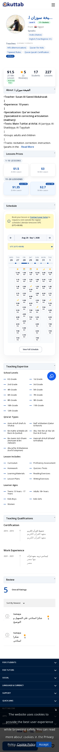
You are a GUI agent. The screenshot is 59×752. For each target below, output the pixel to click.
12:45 (18, 274)
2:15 (17, 294)
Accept (44, 744)
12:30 (37, 274)
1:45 (17, 287)
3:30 (24, 308)
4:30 (24, 322)
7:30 (17, 339)
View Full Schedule (30, 349)
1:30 (24, 280)
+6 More (10, 56)
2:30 (24, 294)
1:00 (24, 274)
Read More (27, 146)
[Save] (53, 746)
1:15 (17, 280)
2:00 (24, 287)
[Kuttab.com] (13, 5)
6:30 (17, 325)
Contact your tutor (39, 217)
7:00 (17, 332)
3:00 (24, 301)
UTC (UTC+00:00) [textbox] (17, 247)
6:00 (17, 318)
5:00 (17, 304)
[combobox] (31, 246)
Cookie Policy (26, 744)
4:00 (24, 315)
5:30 (17, 311)
